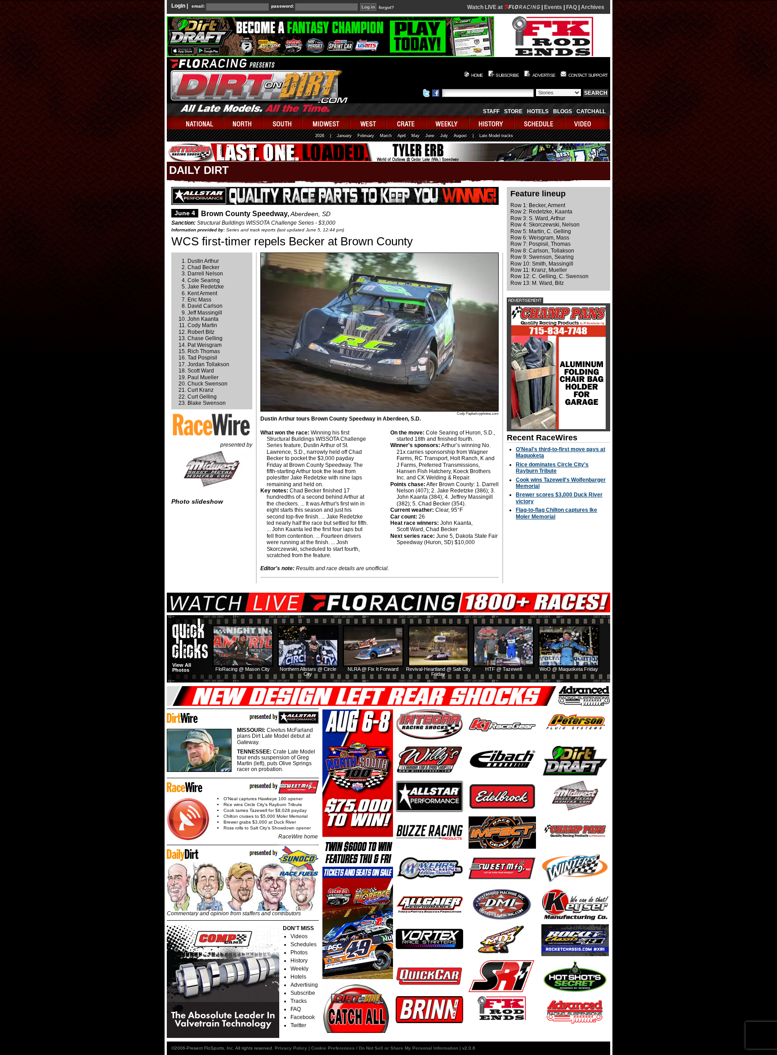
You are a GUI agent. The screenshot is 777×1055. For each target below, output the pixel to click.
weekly (447, 122)
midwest (326, 122)
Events (553, 7)
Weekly (299, 969)
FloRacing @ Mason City (242, 669)
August (460, 135)
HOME (477, 75)
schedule (539, 122)
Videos (299, 936)
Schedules (303, 944)
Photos (299, 952)
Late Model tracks (496, 135)
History (299, 960)
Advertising (304, 985)
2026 (319, 135)
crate (406, 122)
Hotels (538, 111)
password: (282, 6)
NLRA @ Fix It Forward (373, 669)
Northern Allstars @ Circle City (308, 671)
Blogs (562, 111)
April (401, 135)
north (243, 122)
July (444, 135)
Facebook (302, 1017)
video (587, 122)
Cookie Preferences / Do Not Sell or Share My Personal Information (384, 1048)
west (368, 122)
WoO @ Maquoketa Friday (569, 669)
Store (513, 111)
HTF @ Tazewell (503, 669)
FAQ (571, 7)
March (386, 135)
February (365, 135)
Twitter (298, 1025)
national (195, 122)
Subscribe (302, 993)
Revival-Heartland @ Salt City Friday (438, 671)
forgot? (386, 7)
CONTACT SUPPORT (587, 75)
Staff (491, 111)
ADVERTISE (543, 75)
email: (198, 6)
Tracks (298, 1001)
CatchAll (591, 111)
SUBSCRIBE (507, 75)
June (429, 135)
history (491, 122)
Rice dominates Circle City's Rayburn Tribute (552, 467)
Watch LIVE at (485, 7)
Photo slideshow (197, 501)
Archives (592, 7)
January (344, 135)
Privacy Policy (291, 1048)
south (283, 122)
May (415, 135)
